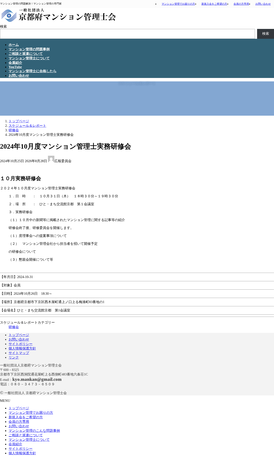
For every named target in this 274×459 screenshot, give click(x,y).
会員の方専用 (241, 3)
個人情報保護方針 (22, 348)
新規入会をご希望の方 (214, 3)
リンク (14, 357)
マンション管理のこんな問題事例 (34, 430)
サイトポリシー (21, 344)
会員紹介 (15, 444)
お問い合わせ (263, 3)
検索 (3, 26)
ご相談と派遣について (26, 435)
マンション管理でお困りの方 (178, 3)
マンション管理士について (29, 439)
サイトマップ (19, 353)
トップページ (19, 335)
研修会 (14, 327)
